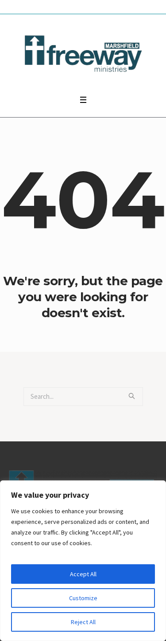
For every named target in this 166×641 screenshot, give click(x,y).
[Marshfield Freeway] (83, 52)
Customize (83, 598)
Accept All (83, 574)
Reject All (83, 622)
